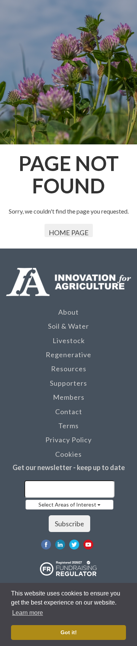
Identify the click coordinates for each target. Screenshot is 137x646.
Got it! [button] (69, 632)
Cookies (68, 454)
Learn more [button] (27, 613)
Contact (68, 411)
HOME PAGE (69, 232)
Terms (68, 425)
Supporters (68, 383)
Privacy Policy (68, 439)
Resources (68, 368)
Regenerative (68, 354)
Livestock (69, 340)
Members (68, 397)
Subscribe (69, 523)
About (68, 312)
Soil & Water (68, 326)
